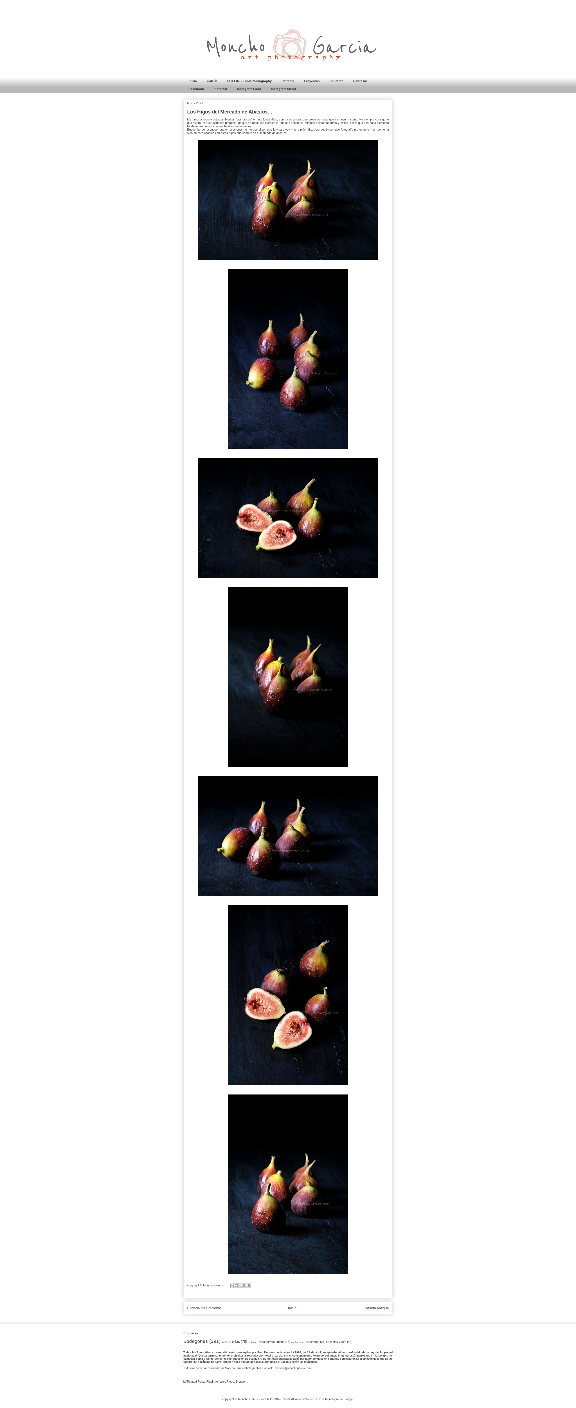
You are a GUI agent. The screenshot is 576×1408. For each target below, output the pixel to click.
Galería (212, 81)
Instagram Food (249, 89)
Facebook (196, 89)
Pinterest (220, 89)
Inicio (193, 81)
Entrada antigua (376, 1308)
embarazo (253, 1342)
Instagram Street (283, 89)
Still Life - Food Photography (249, 81)
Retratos (288, 81)
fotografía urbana (273, 1341)
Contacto (336, 81)
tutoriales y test (336, 1341)
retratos (314, 1341)
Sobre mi (360, 81)
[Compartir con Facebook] (245, 1285)
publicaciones (298, 1342)
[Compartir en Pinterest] (249, 1285)
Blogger (348, 1399)
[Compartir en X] (240, 1285)
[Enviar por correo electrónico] (232, 1285)
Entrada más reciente (204, 1308)
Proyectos (312, 81)
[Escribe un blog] (236, 1285)
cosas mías (231, 1341)
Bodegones (195, 1341)
